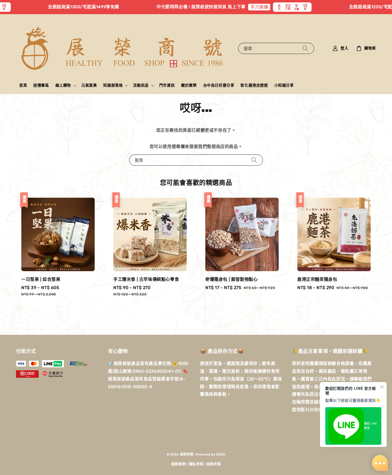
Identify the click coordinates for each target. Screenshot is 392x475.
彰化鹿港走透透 (254, 85)
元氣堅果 (89, 85)
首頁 (23, 85)
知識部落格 (113, 85)
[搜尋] (305, 48)
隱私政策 (196, 464)
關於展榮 (189, 85)
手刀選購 (244, 7)
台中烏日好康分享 (218, 85)
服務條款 (178, 464)
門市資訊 (167, 85)
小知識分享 (284, 85)
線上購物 (63, 85)
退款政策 (213, 464)
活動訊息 (141, 85)
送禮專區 (41, 85)
